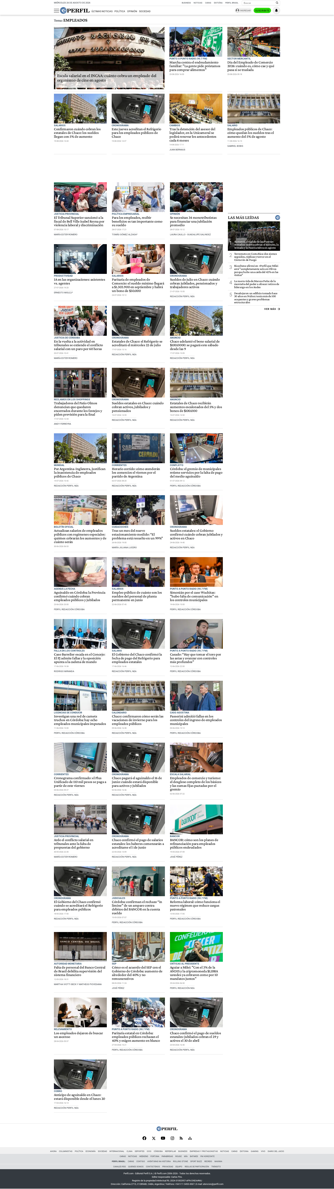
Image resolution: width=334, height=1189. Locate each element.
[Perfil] (167, 1130)
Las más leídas (243, 217)
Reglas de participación (197, 1167)
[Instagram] (172, 1138)
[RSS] (181, 1138)
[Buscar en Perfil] (277, 3)
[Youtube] (163, 1138)
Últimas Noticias (102, 11)
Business (186, 3)
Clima (129, 1151)
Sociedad (144, 11)
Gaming (255, 1151)
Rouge (178, 1156)
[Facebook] (144, 1138)
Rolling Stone (180, 1161)
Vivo (263, 1151)
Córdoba (158, 1151)
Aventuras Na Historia (159, 1161)
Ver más (270, 309)
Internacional (116, 1151)
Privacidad (167, 1167)
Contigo (140, 1161)
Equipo (179, 1167)
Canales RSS (119, 1167)
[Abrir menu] (56, 11)
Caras (208, 3)
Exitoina (244, 1151)
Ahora (53, 1151)
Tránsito (216, 1167)
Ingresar (245, 10)
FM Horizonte (207, 1156)
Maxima (218, 1161)
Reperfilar (170, 1151)
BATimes (194, 1156)
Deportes (139, 1151)
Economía (91, 1151)
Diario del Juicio (276, 1151)
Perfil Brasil (231, 3)
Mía (186, 1156)
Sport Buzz (196, 1161)
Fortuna (154, 1156)
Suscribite (262, 10)
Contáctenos (153, 1167)
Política (119, 11)
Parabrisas (167, 1156)
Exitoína (218, 3)
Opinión (132, 11)
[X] (153, 1138)
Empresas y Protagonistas (204, 1151)
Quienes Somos (136, 1167)
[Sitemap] (190, 1138)
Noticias (198, 3)
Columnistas (65, 1151)
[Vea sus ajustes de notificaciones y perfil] (276, 10)
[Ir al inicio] (75, 10)
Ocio (149, 1151)
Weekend (143, 1156)
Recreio (208, 1161)
